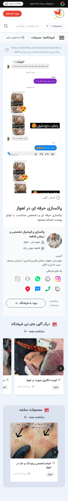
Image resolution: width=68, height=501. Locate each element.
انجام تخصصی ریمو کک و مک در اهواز (33, 465)
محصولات (36, 37)
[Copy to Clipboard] (7, 50)
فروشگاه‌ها (48, 37)
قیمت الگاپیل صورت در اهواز (41, 380)
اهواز (50, 474)
